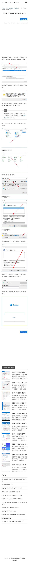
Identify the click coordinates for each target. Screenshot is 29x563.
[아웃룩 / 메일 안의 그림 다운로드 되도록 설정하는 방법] (6, 467)
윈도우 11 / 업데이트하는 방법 (9, 511)
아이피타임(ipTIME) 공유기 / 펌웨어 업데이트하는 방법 (14, 480)
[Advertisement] (14, 40)
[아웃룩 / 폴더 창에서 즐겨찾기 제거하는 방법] (6, 375)
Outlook (24, 19)
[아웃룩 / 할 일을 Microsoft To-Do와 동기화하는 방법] (6, 447)
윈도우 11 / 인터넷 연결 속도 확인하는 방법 (12, 488)
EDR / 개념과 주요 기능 (7, 484)
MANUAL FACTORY (10, 2)
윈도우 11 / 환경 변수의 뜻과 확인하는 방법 (12, 495)
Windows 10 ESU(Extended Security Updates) (13, 514)
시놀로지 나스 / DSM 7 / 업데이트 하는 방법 (12, 498)
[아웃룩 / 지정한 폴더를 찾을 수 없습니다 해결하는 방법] (6, 406)
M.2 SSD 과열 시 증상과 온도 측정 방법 (11, 491)
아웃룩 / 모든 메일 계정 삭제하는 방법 (14, 13)
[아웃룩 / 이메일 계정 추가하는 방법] (6, 437)
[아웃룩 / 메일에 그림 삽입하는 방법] (6, 426)
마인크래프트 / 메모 (6, 518)
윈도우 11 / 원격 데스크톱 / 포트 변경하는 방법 (13, 521)
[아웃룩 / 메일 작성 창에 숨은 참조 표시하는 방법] (6, 457)
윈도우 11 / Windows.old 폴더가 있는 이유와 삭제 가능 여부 (14, 503)
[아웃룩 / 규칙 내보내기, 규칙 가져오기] (6, 385)
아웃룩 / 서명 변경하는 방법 (19, 413)
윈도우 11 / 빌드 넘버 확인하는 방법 (10, 507)
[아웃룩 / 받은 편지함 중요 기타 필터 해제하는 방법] (6, 395)
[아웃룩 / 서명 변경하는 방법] (6, 416)
